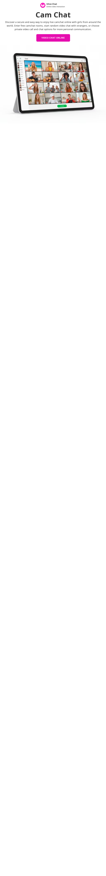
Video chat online (53, 38)
